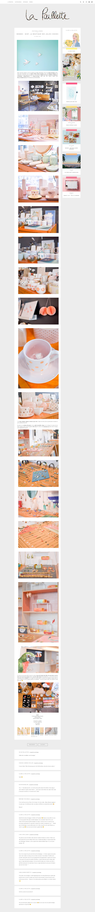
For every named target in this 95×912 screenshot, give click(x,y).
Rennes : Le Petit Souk (22, 735)
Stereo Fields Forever (22, 77)
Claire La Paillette (24, 814)
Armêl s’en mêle (36, 76)
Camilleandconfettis (25, 872)
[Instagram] (84, 1)
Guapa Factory (26, 76)
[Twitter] (93, 1)
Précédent (32, 744)
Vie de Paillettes (24, 752)
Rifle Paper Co (35, 426)
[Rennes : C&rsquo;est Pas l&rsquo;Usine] (51, 730)
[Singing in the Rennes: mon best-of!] (37, 730)
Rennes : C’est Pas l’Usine (50, 735)
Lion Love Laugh (24, 834)
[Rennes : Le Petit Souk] (23, 730)
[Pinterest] (90, 1)
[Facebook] (87, 1)
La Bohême (19, 76)
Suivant (43, 744)
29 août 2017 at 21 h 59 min (34, 752)
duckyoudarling (23, 784)
